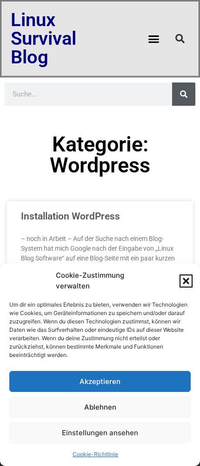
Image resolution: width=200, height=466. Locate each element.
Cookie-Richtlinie (95, 454)
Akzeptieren (100, 381)
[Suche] (183, 94)
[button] (186, 281)
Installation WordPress (70, 216)
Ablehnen (100, 407)
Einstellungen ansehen (100, 432)
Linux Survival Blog (43, 38)
